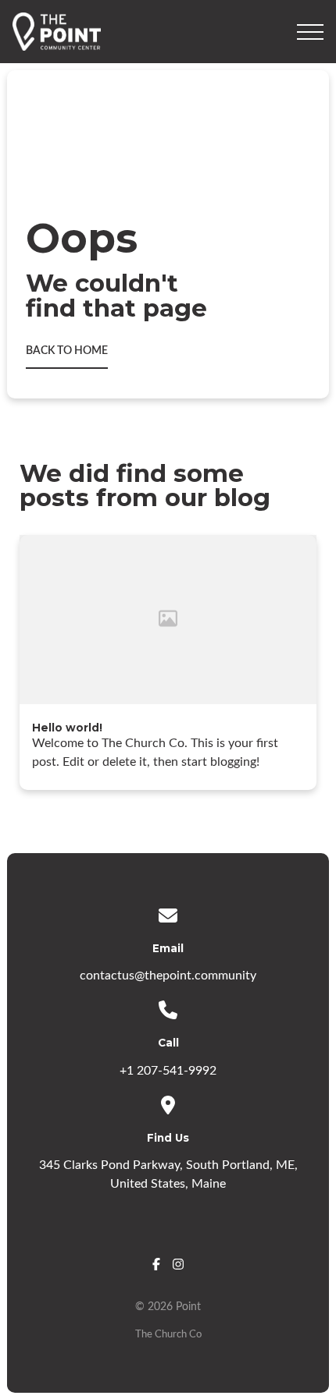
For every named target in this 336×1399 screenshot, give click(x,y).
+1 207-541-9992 (168, 1070)
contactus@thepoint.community (168, 975)
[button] (310, 32)
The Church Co (168, 1334)
